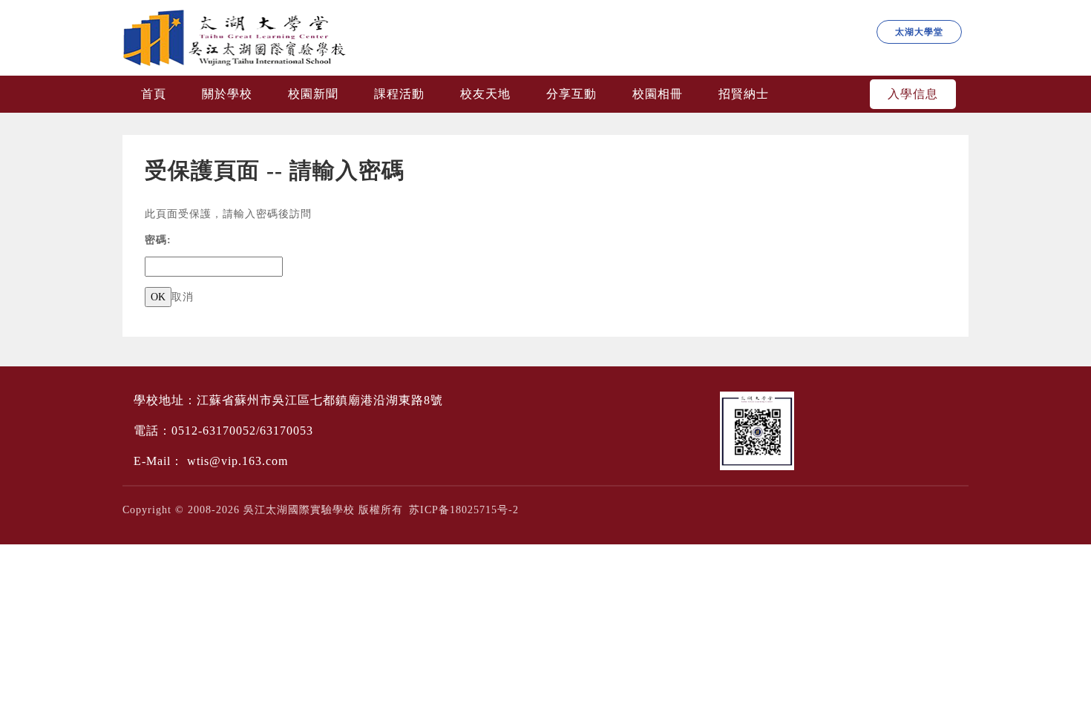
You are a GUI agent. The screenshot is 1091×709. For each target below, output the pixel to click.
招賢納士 (743, 94)
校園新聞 (313, 94)
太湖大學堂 (919, 32)
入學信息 (913, 94)
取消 (182, 297)
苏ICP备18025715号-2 (464, 509)
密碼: (158, 239)
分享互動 (571, 94)
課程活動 (399, 94)
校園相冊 (657, 94)
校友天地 (485, 94)
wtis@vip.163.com (237, 461)
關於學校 (227, 94)
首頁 (153, 94)
